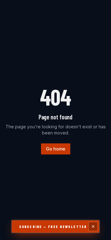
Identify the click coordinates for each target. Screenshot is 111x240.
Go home (55, 148)
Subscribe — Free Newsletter (53, 226)
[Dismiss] (93, 226)
